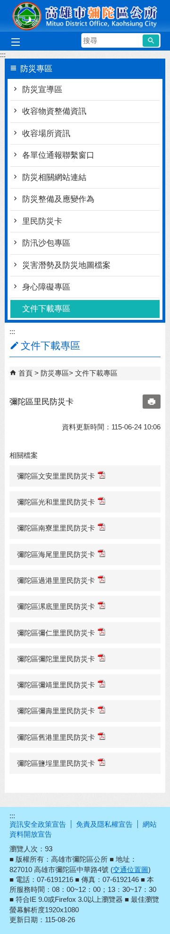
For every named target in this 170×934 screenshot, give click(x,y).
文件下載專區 (46, 308)
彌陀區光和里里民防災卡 (56, 502)
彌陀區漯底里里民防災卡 (56, 606)
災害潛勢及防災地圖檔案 (66, 265)
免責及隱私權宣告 (104, 824)
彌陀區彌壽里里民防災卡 (56, 711)
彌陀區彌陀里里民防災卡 (56, 659)
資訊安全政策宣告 (37, 824)
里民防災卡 (42, 221)
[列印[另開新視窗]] (152, 401)
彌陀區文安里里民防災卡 (56, 476)
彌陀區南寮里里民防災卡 (56, 528)
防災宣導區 (42, 89)
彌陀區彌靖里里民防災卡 (56, 685)
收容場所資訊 (46, 133)
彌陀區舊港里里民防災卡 (56, 737)
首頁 (25, 373)
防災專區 (55, 373)
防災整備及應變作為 (58, 199)
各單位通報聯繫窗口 (58, 155)
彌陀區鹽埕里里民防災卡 (56, 763)
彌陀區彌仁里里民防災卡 (56, 633)
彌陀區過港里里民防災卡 (56, 580)
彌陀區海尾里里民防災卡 (56, 554)
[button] (151, 40)
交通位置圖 (130, 869)
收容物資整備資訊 (54, 111)
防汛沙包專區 (46, 243)
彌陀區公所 (85, 16)
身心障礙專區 (46, 287)
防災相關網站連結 (54, 177)
